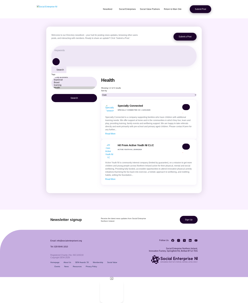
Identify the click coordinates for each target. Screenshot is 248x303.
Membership (98, 262)
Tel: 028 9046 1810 (59, 247)
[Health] (74, 87)
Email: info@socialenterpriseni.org (66, 241)
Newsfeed (107, 9)
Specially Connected (130, 105)
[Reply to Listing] (186, 107)
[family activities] (74, 77)
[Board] (74, 82)
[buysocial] (74, 80)
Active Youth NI (125, 149)
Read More (110, 134)
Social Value (112, 262)
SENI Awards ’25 (82, 262)
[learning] (74, 85)
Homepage (54, 262)
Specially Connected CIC (129, 110)
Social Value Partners (150, 9)
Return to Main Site (172, 9)
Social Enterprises (127, 9)
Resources (77, 266)
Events (57, 266)
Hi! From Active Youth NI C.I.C (136, 145)
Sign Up (188, 220)
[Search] (56, 61)
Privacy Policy (91, 266)
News (66, 266)
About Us (67, 262)
